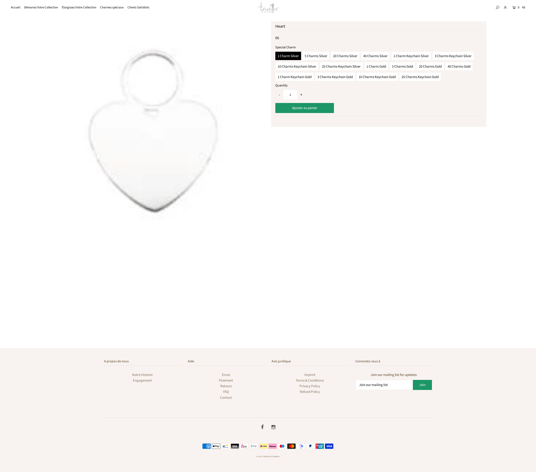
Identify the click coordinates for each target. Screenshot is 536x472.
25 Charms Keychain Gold (420, 77)
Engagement (142, 380)
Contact (226, 397)
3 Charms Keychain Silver (453, 56)
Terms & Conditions (310, 380)
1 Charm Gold (376, 66)
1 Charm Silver (288, 56)
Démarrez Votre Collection (41, 7)
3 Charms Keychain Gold (335, 77)
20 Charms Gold (430, 66)
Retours (226, 386)
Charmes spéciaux (112, 7)
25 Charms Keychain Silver (341, 66)
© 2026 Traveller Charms (267, 456)
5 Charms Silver (316, 56)
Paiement (226, 380)
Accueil (15, 7)
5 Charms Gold (402, 66)
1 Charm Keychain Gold (295, 77)
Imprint (309, 374)
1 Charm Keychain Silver (411, 56)
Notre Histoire (142, 374)
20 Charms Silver (345, 56)
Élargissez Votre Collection (79, 7)
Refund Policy (310, 391)
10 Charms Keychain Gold (377, 77)
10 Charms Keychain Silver (297, 66)
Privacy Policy (309, 386)
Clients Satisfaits (138, 7)
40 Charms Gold (459, 66)
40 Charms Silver (375, 56)
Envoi (226, 374)
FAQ (226, 391)
